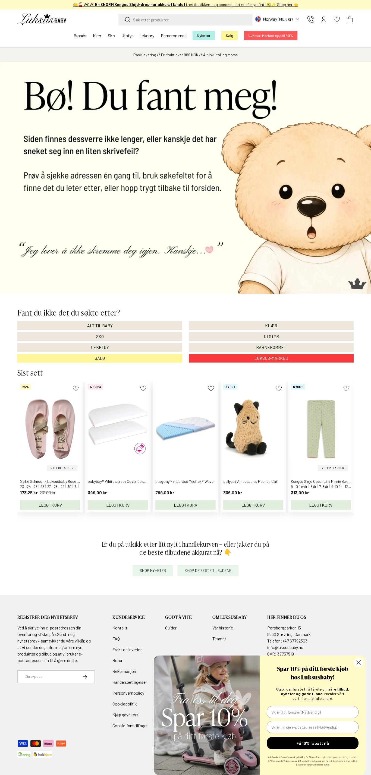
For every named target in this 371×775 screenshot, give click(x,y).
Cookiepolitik (124, 703)
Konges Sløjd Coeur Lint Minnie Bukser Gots (326, 481)
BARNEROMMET (271, 347)
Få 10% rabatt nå (313, 743)
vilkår (79, 640)
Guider (171, 627)
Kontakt (119, 627)
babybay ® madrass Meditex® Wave (184, 481)
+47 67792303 (294, 640)
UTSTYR (271, 336)
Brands (80, 35)
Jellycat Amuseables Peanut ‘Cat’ (250, 481)
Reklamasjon (124, 671)
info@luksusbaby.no (285, 647)
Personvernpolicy (128, 692)
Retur (117, 660)
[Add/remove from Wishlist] (75, 388)
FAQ (116, 638)
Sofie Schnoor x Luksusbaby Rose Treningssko (58, 481)
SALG (100, 358)
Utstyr (127, 35)
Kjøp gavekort (125, 714)
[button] (350, 19)
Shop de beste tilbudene (207, 570)
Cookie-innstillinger (130, 725)
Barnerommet (173, 35)
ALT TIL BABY (100, 325)
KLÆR (271, 325)
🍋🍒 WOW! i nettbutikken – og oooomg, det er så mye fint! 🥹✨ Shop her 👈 (185, 4)
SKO (100, 336)
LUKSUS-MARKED (271, 358)
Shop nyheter (153, 570)
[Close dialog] (358, 662)
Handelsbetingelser (129, 682)
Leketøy (146, 35)
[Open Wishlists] (337, 19)
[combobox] (185, 20)
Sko (111, 35)
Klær (97, 35)
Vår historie (222, 627)
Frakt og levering (127, 649)
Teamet (219, 638)
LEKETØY (100, 347)
